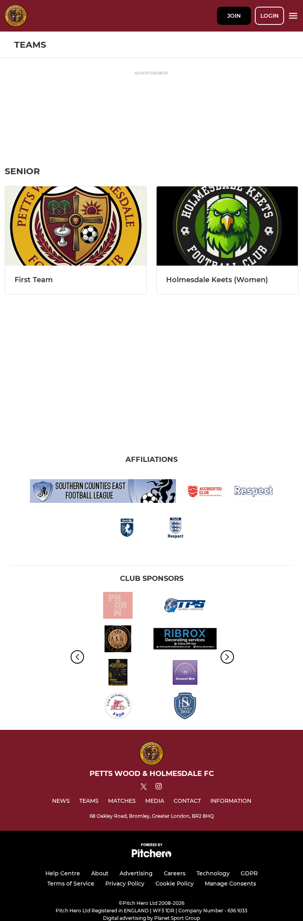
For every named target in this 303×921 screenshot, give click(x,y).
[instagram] (159, 787)
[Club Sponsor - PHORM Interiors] (118, 606)
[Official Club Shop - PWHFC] (118, 673)
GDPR (249, 873)
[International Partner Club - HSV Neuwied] (185, 707)
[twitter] (143, 788)
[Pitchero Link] (151, 855)
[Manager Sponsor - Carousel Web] (185, 673)
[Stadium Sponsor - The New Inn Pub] (118, 640)
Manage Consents (230, 883)
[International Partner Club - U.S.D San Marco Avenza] (118, 707)
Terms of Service (70, 883)
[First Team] (75, 226)
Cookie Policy (174, 883)
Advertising (136, 873)
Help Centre (62, 873)
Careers (174, 873)
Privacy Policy (124, 883)
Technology (213, 873)
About (99, 873)
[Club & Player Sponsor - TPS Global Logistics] (185, 606)
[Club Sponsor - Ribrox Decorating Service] (185, 640)
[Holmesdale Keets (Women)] (227, 226)
